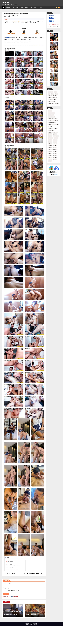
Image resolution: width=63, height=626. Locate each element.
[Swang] (51, 39)
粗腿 (50, 145)
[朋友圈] (56, 7)
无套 (6, 22)
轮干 (50, 155)
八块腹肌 (55, 91)
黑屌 (35, 22)
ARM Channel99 (15, 21)
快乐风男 (52, 93)
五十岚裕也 (54, 95)
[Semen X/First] (24, 31)
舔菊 (23, 22)
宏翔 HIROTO (51, 91)
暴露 (8, 22)
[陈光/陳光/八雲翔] (51, 52)
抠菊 (39, 21)
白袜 (50, 141)
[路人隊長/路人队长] (56, 74)
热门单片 (20, 611)
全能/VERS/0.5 (52, 122)
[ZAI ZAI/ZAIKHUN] (37, 31)
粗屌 (54, 143)
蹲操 (26, 22)
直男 (36, 7)
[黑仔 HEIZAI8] (56, 61)
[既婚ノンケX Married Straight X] (51, 57)
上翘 (55, 118)
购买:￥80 (7, 19)
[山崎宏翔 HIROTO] (51, 34)
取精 (31, 7)
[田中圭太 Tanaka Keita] (56, 65)
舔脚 (54, 151)
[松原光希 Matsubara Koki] (51, 48)
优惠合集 (8, 13)
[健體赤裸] (51, 70)
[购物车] (58, 7)
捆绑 (50, 134)
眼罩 (50, 143)
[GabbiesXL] (51, 74)
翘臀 (50, 147)
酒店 (31, 22)
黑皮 (54, 159)
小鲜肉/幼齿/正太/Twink (53, 128)
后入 (29, 21)
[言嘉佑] (56, 43)
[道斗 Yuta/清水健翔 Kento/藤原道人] (51, 65)
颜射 (50, 157)
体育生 (56, 120)
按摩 (13, 7)
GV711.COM (51, 20)
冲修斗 (50, 101)
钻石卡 (12, 596)
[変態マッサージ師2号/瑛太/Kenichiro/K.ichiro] (56, 52)
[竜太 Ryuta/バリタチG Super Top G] (56, 48)
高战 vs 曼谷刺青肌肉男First (31, 614)
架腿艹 (11, 22)
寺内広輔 (53, 97)
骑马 (33, 22)
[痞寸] (56, 57)
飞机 (26, 13)
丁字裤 (51, 118)
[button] (59, 7)
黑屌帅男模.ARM (9, 37)
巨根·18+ (36, 21)
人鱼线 (51, 120)
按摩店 (50, 97)
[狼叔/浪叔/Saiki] (56, 39)
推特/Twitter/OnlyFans (16, 13)
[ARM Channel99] (10, 31)
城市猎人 (56, 93)
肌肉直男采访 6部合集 (10, 573)
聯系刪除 (35, 624)
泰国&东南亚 (22, 13)
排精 (54, 134)
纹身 (54, 145)
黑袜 (56, 97)
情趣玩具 (51, 132)
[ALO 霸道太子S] (51, 61)
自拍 (50, 151)
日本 (22, 7)
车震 (28, 22)
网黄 (24, 13)
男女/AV (55, 99)
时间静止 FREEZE (51, 103)
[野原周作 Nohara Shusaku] (56, 79)
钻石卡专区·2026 (8, 612)
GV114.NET (51, 21)
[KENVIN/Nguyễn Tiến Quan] (56, 34)
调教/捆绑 (53, 101)
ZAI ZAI (24, 21)
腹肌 (21, 22)
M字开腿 (51, 114)
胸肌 (18, 22)
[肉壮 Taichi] (51, 79)
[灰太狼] (56, 83)
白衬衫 (55, 139)
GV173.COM (51, 17)
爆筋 (14, 22)
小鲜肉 (32, 21)
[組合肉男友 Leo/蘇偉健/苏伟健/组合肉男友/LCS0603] (51, 43)
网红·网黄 (8, 7)
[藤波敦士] (51, 83)
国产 (18, 7)
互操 (5, 13)
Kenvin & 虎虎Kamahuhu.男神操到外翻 (32, 573)
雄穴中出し (57, 103)
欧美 (27, 7)
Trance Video (52, 116)
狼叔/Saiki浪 (50, 99)
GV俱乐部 (5, 2)
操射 (41, 21)
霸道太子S (50, 95)
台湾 (26, 612)
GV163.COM (51, 15)
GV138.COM (51, 18)
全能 (27, 21)
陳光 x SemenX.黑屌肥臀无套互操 (10, 614)
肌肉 (16, 22)
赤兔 (49, 93)
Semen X (20, 21)
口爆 (11, 13)
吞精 (50, 126)
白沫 (50, 139)
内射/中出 (51, 124)
